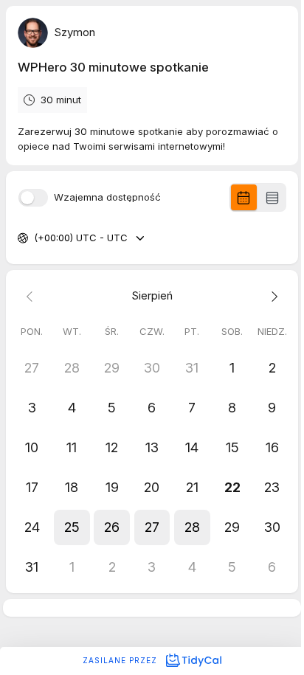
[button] (71, 527)
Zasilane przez (121, 660)
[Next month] (272, 295)
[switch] (33, 198)
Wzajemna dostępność (107, 197)
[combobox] (35, 238)
